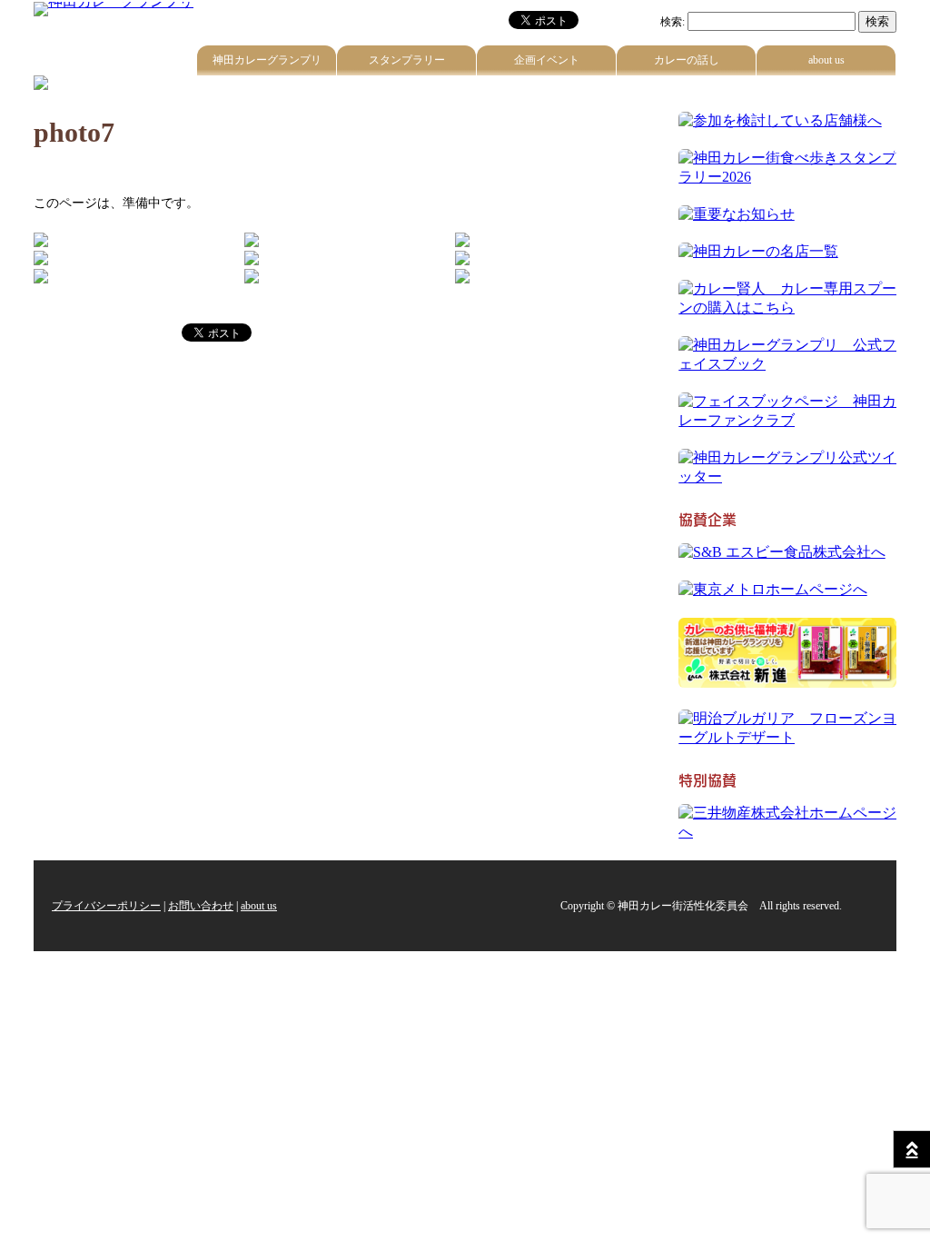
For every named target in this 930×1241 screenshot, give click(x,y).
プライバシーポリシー (106, 905)
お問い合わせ (200, 905)
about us (826, 60)
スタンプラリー (407, 60)
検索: (672, 21)
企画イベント (546, 60)
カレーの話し (686, 60)
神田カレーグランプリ (267, 60)
